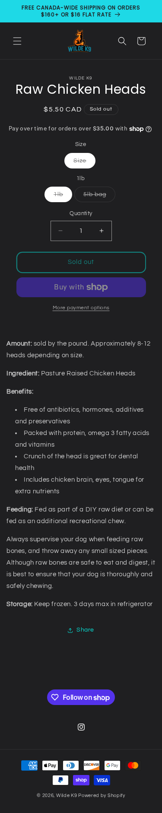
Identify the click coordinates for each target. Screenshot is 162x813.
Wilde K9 (66, 795)
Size (84, 162)
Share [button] (85, 630)
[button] (17, 41)
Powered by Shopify (101, 795)
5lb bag (99, 196)
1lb (63, 196)
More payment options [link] (81, 308)
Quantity (81, 213)
